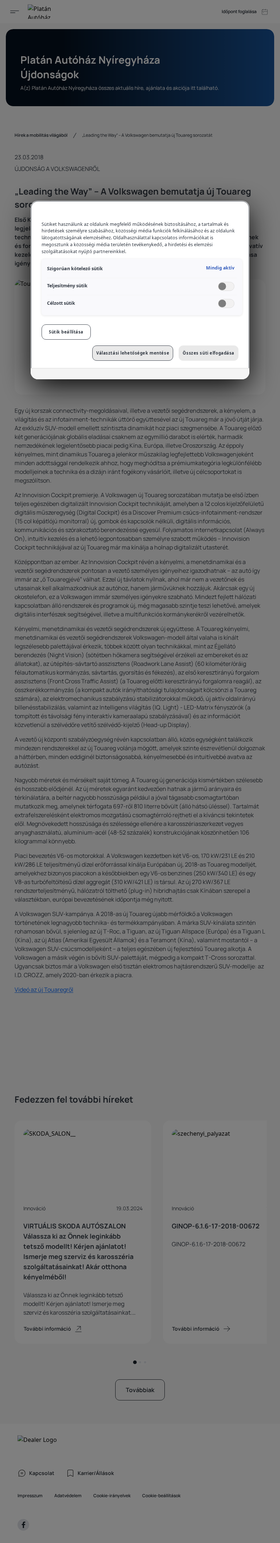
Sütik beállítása (66, 332)
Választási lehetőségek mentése (132, 353)
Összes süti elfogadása (208, 353)
